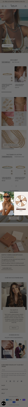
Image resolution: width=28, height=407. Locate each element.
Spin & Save (21, 209)
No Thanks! (21, 210)
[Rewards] (3, 403)
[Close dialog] (0, 192)
